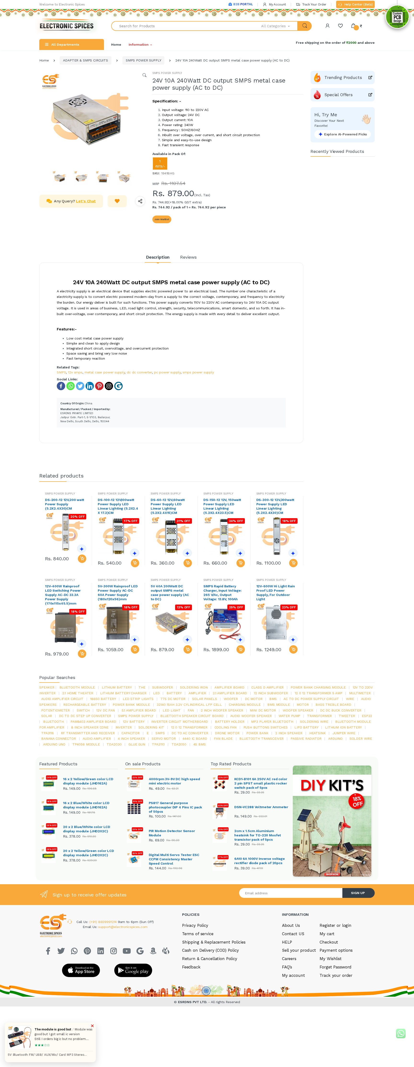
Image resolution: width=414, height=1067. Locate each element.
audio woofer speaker (251, 716)
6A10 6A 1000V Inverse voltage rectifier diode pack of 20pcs (259, 861)
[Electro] (66, 26)
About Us (291, 925)
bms (273, 699)
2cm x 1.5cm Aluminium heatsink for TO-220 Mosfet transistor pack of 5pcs (257, 835)
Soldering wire (314, 721)
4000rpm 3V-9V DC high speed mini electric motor (174, 781)
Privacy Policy (195, 925)
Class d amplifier (267, 687)
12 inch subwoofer (271, 693)
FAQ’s (287, 967)
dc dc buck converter (340, 710)
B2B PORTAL (243, 4)
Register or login (335, 925)
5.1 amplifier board (139, 710)
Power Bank (257, 733)
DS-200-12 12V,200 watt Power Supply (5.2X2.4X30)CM (64, 504)
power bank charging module (318, 687)
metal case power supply (105, 372)
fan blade (223, 738)
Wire (350, 699)
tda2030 (114, 744)
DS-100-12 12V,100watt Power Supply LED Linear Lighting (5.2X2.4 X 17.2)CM (118, 506)
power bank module (131, 704)
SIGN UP (358, 893)
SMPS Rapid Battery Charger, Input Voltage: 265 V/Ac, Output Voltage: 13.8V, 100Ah (222, 592)
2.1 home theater (77, 693)
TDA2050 (179, 744)
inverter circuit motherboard (179, 721)
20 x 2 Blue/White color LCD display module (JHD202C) (86, 829)
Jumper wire (344, 733)
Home (116, 44)
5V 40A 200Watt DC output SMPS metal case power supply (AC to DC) (170, 592)
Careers (289, 958)
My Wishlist (330, 958)
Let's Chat (86, 201)
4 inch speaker (131, 738)
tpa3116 (47, 733)
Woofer (231, 699)
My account (293, 975)
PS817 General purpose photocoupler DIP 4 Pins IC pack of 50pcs (175, 807)
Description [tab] (158, 257)
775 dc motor (172, 699)
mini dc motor (263, 710)
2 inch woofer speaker (222, 710)
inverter (123, 727)
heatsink (317, 733)
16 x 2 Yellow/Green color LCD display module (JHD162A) (88, 781)
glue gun (136, 744)
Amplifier (197, 693)
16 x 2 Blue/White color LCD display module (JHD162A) (86, 805)
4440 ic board (195, 738)
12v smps (75, 372)
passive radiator (306, 738)
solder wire (361, 738)
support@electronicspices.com (123, 927)
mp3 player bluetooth (272, 721)
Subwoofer (162, 687)
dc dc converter (139, 372)
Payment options (336, 950)
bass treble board (333, 704)
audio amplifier (97, 738)
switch (83, 710)
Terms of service (197, 933)
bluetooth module (77, 687)
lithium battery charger (123, 693)
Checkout (329, 942)
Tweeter (347, 716)
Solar (46, 716)
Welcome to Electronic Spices (62, 4)
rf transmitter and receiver (88, 733)
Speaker (46, 687)
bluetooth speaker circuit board (192, 716)
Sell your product (299, 950)
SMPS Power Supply (136, 716)
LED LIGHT (172, 710)
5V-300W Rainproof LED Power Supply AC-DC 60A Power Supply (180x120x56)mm (118, 592)
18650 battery (103, 699)
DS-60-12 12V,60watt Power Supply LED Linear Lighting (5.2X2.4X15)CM (168, 506)
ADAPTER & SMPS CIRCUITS (85, 60)
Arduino (335, 738)
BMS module (278, 704)
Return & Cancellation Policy (209, 958)
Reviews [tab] (188, 257)
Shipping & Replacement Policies (214, 942)
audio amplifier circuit (62, 699)
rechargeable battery (84, 704)
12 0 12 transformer (189, 727)
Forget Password (335, 967)
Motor (303, 704)
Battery (174, 693)
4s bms (199, 744)
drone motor (227, 733)
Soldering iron (194, 687)
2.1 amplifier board (230, 693)
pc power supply (167, 372)
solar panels (204, 699)
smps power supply (198, 372)
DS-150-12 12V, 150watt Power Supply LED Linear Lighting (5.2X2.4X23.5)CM (222, 506)
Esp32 (367, 716)
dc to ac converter (190, 733)
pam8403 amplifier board (93, 721)
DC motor (254, 699)
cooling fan (225, 727)
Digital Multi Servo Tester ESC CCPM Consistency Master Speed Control (174, 859)
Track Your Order (313, 4)
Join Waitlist (162, 219)
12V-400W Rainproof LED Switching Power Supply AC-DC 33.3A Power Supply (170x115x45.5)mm (63, 594)
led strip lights (138, 699)
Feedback (191, 967)
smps (160, 733)
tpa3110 (158, 744)
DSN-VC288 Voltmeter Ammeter (261, 807)
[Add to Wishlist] (117, 201)
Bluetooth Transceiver (261, 738)
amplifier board (229, 687)
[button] (279, 26)
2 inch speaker (288, 733)
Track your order (336, 975)
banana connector (58, 738)
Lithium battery (117, 687)
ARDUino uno (54, 744)
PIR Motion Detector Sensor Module (172, 833)
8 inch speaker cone (90, 727)
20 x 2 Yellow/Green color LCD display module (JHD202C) (88, 853)
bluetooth (53, 721)
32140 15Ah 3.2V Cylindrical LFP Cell (189, 704)
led (156, 693)
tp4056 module (86, 744)
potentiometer (55, 710)
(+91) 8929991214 (103, 922)
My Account (277, 4)
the (141, 687)
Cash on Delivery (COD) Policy (210, 950)
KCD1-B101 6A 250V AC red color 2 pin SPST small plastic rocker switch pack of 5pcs (260, 783)
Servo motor (164, 738)
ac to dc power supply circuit (311, 699)
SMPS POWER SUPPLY (143, 60)
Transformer (319, 716)
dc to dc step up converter (85, 716)
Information (138, 44)
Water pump (289, 716)
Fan (191, 710)
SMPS (61, 372)
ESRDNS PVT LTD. (193, 1002)
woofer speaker (298, 710)
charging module (245, 704)
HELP (287, 942)
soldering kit (151, 727)
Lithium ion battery (343, 727)
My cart (327, 933)
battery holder (229, 721)
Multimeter (360, 693)
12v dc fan (105, 710)
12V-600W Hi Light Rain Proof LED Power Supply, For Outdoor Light (275, 592)
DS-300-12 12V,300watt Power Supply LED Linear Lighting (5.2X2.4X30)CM (275, 506)
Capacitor (130, 733)
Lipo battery (306, 727)
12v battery (133, 721)
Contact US (293, 933)
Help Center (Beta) (358, 4)
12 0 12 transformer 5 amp (318, 693)
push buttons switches (265, 727)
